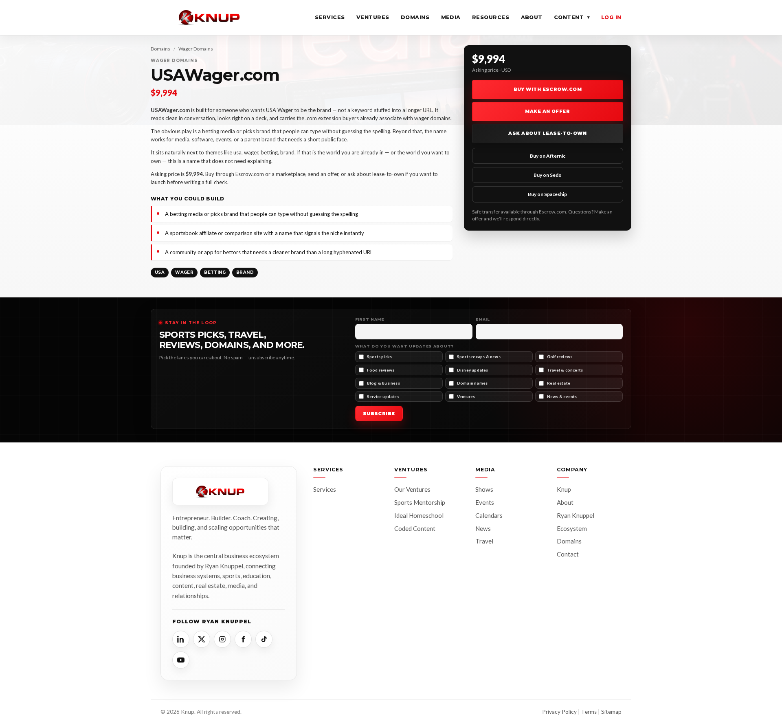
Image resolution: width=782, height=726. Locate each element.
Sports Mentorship (419, 502)
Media (451, 17)
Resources (491, 17)
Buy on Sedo (548, 175)
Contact (568, 554)
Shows (484, 489)
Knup (564, 489)
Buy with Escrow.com (548, 89)
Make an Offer (547, 111)
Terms (589, 711)
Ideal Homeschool (419, 515)
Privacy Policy (559, 711)
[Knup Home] (209, 17)
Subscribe (379, 413)
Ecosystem (572, 528)
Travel (484, 541)
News (483, 528)
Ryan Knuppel (575, 515)
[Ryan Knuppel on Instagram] (222, 639)
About (532, 17)
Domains (415, 17)
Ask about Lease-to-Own (547, 133)
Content (572, 17)
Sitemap (611, 711)
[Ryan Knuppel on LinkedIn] (180, 639)
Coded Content (414, 528)
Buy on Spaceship (547, 194)
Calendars (489, 515)
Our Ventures (412, 489)
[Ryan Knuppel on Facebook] (243, 639)
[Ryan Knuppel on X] (201, 639)
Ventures (372, 17)
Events (484, 502)
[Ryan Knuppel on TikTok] (263, 639)
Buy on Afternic (547, 156)
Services (330, 17)
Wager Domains (195, 49)
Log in (611, 17)
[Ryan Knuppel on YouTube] (180, 660)
